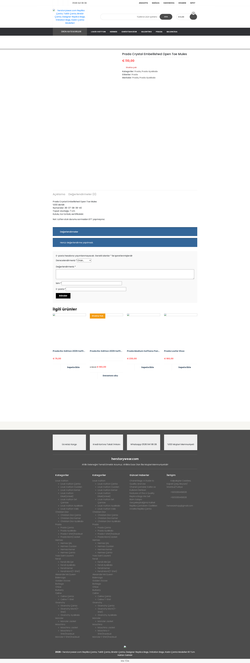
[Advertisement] (125, 399)
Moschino (60, 624)
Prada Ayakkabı (89, 42)
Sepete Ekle (73, 367)
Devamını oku (110, 375)
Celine (58, 593)
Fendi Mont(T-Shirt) (70, 571)
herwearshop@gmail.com (180, 505)
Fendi (58, 558)
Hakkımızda (168, 3)
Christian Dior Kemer (71, 518)
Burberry (59, 590)
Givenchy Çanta (69, 605)
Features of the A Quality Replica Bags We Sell (142, 495)
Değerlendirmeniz (66, 266)
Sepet (192, 3)
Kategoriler (62, 475)
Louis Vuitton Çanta (70, 483)
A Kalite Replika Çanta (140, 508)
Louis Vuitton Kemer (70, 490)
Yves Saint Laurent (64, 555)
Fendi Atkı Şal (67, 561)
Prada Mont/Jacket (70, 536)
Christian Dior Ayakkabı (72, 521)
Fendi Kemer (67, 568)
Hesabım (182, 3)
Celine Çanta (67, 596)
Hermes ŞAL (66, 543)
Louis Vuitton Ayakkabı (72, 505)
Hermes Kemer (68, 549)
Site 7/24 (125, 661)
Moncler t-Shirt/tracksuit (67, 636)
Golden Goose (62, 580)
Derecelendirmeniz (66, 260)
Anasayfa (143, 3)
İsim (58, 283)
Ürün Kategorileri (71, 31)
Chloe (58, 586)
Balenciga (172, 31)
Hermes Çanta (68, 552)
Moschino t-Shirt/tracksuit (67, 632)
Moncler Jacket (68, 621)
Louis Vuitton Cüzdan (71, 486)
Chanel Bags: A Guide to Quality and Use (142, 482)
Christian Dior (129, 31)
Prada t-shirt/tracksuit (72, 533)
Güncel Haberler (139, 475)
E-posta (61, 289)
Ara (166, 17)
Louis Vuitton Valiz (70, 508)
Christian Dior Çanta (71, 515)
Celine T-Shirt (67, 599)
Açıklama (59, 194)
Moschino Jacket (69, 627)
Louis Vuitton (98, 31)
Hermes (113, 31)
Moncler (59, 618)
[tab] (59, 194)
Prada (159, 31)
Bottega (59, 583)
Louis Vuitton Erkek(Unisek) (67, 495)
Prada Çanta (67, 527)
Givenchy (60, 602)
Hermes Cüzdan (69, 546)
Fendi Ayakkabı (68, 565)
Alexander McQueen (65, 574)
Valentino (146, 31)
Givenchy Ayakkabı (70, 615)
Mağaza (155, 3)
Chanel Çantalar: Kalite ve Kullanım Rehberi (143, 488)
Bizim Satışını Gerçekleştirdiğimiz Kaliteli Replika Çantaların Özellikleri (143, 502)
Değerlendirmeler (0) (82, 194)
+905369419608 (179, 492)
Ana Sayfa (64, 42)
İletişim (171, 475)
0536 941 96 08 (79, 3)
